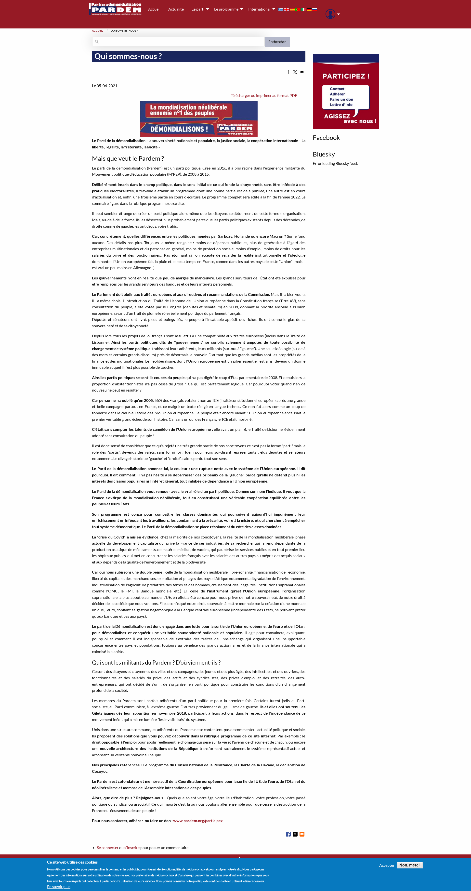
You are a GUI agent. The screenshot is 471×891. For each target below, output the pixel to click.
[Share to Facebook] (288, 72)
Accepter (386, 865)
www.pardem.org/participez (198, 820)
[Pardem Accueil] (115, 14)
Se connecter (107, 847)
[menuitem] (331, 14)
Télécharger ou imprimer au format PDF (264, 95)
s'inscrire (132, 847)
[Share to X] (295, 72)
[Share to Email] (302, 72)
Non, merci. (409, 865)
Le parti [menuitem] (198, 9)
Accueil (97, 30)
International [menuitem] (259, 9)
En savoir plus (58, 887)
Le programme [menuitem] (226, 9)
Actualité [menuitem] (176, 9)
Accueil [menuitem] (154, 9)
